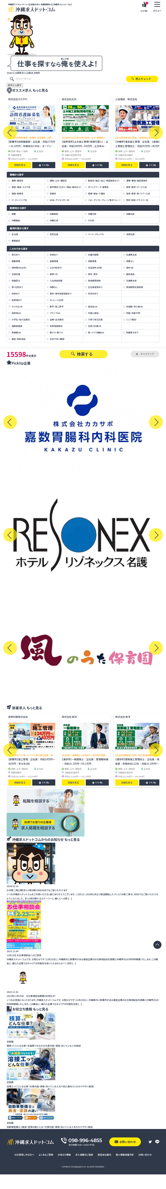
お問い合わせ (145, 1154)
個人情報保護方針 (125, 1154)
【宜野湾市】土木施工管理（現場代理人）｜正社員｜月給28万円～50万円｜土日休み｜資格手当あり (85, 146)
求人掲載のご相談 (84, 1154)
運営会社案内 (104, 1154)
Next (156, 132)
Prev (10, 132)
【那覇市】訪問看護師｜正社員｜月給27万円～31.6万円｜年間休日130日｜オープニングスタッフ (31, 146)
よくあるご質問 (46, 1154)
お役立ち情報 (64, 1154)
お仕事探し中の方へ (24, 1154)
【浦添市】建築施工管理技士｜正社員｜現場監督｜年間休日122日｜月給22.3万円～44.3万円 (138, 764)
